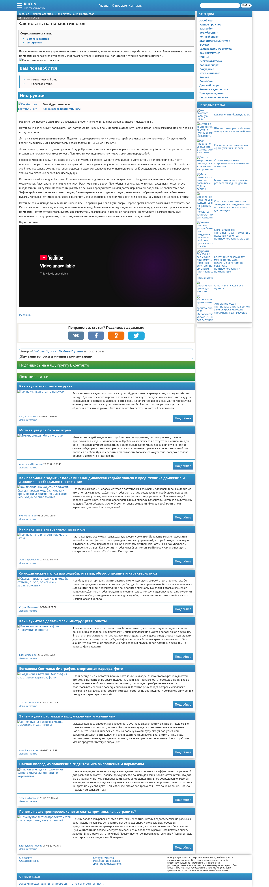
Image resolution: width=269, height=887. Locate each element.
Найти (246, 5)
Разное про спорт (211, 24)
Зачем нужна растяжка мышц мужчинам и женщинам (67, 716)
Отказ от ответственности (88, 883)
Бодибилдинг (208, 32)
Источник (25, 314)
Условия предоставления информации (43, 883)
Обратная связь (29, 860)
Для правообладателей (107, 863)
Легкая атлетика (28, 420)
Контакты (135, 5)
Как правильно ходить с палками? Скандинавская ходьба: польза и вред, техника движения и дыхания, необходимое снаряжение (102, 480)
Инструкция (34, 42)
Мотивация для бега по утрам (45, 430)
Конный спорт (208, 36)
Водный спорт (208, 65)
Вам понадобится (38, 39)
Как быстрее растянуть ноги (62, 108)
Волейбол (206, 81)
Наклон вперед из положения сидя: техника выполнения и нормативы (81, 764)
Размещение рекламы (107, 860)
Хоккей (204, 77)
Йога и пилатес (209, 73)
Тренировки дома (211, 93)
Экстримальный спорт (214, 40)
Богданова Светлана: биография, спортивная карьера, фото (71, 668)
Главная (104, 5)
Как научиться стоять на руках (45, 386)
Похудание (206, 69)
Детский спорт (209, 85)
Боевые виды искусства (215, 49)
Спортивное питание (213, 97)
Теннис (204, 57)
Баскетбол (206, 28)
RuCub (30, 3)
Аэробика (205, 20)
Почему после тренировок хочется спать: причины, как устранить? (77, 811)
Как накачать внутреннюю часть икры (52, 529)
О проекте (119, 5)
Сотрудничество (103, 857)
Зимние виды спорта (213, 89)
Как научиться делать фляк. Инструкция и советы (63, 621)
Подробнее (183, 418)
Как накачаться (209, 53)
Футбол (204, 45)
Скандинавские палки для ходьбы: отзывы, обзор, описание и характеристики (88, 573)
